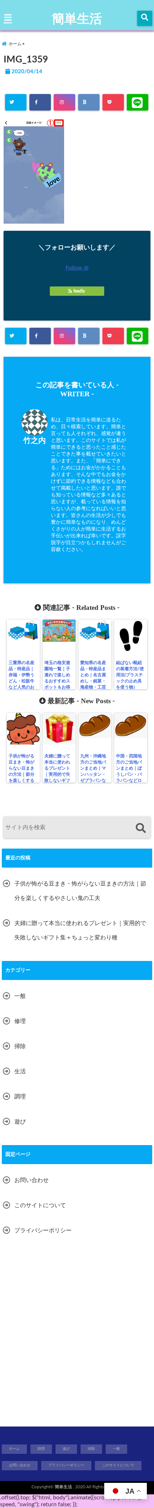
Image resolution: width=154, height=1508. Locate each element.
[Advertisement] (77, 1333)
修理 (20, 1021)
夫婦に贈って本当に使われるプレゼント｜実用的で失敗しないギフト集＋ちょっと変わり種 (57, 774)
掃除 (20, 1046)
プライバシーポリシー (43, 1230)
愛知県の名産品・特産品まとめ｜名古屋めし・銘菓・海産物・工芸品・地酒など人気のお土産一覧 (93, 684)
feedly (79, 291)
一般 (20, 996)
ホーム (14, 1449)
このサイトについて (40, 1205)
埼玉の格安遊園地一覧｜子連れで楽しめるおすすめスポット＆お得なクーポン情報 (57, 680)
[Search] (141, 828)
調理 (20, 1097)
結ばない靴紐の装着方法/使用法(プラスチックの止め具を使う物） (130, 674)
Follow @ (77, 268)
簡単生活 (77, 19)
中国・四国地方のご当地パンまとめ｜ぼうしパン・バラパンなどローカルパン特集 (129, 774)
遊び (20, 1122)
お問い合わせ (31, 1180)
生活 (20, 1071)
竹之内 (34, 440)
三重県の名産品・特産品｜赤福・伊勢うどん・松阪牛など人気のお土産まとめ (21, 677)
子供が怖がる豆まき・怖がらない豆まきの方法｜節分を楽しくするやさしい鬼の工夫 (21, 774)
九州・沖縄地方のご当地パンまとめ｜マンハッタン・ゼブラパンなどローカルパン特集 (93, 774)
